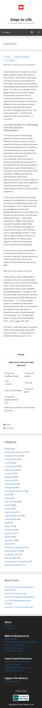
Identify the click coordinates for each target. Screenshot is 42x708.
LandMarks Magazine (15, 648)
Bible (7, 448)
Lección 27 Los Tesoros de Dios (19, 607)
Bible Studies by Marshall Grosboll (21, 642)
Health (8, 505)
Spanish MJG (10, 558)
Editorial (9, 477)
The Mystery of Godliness (16, 561)
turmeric (10, 428)
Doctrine (8, 473)
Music (7, 522)
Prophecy (9, 529)
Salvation (9, 540)
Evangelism (10, 487)
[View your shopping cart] (31, 32)
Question (9, 533)
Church (8, 462)
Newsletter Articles (13, 650)
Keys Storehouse (12, 515)
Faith (7, 494)
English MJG (10, 484)
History (8, 508)
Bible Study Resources (15, 645)
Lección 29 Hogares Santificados (19, 597)
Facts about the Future (15, 491)
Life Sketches (10, 519)
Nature (8, 526)
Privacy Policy (21, 691)
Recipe (8, 536)
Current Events (11, 466)
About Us (9, 625)
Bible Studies (11, 639)
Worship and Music (14, 565)
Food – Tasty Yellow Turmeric (16, 58)
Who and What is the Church (18, 667)
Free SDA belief (12, 501)
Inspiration (10, 512)
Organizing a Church (14, 670)
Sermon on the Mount (15, 547)
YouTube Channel (13, 664)
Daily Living (10, 470)
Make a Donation (12, 681)
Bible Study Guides (13, 452)
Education (9, 480)
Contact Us (10, 628)
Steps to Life (21, 19)
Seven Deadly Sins (13, 551)
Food (8, 424)
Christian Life (11, 459)
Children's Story (12, 455)
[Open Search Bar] (38, 32)
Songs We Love (11, 554)
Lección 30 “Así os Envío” (16, 593)
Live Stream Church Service (17, 661)
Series (7, 543)
